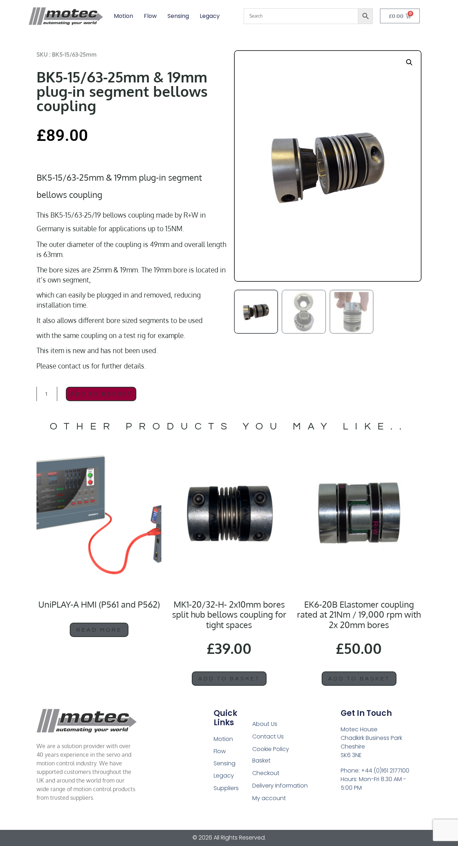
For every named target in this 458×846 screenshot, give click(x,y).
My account (269, 798)
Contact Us (268, 736)
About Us (264, 724)
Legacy (210, 16)
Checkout (265, 773)
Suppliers (226, 788)
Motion (123, 16)
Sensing (178, 16)
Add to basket (101, 394)
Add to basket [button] (229, 678)
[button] (409, 62)
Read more (99, 630)
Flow (150, 16)
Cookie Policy (270, 749)
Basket (261, 760)
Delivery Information (280, 785)
